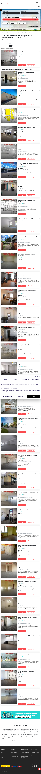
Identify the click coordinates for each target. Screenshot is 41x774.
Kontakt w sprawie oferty (14, 754)
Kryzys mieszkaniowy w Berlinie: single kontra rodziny (10, 735)
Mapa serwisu (3, 755)
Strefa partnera (34, 754)
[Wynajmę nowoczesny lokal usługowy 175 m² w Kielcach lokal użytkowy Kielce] (9, 443)
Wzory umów (34, 755)
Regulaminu (35, 770)
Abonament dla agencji (15, 756)
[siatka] (8, 46)
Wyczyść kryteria (20, 29)
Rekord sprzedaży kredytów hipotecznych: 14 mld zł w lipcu (29, 737)
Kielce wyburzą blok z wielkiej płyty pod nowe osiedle (10, 741)
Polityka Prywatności (25, 752)
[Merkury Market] (5, 766)
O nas (2, 750)
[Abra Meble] (16, 766)
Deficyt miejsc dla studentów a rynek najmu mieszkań (10, 732)
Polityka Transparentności (24, 754)
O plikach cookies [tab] (35, 379)
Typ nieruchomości (24, 11)
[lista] (10, 46)
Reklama (2, 754)
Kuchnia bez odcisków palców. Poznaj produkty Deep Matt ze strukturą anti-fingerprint (10, 730)
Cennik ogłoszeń (14, 752)
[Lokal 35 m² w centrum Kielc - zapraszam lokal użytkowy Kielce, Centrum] (9, 516)
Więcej (22, 65)
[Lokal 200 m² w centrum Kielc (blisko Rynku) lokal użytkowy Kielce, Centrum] (9, 333)
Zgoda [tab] (5, 379)
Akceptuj (33, 396)
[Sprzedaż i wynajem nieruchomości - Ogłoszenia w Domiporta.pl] (4, 3)
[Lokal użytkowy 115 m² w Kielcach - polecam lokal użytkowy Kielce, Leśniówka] (9, 134)
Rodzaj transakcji (5, 11)
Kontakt (2, 757)
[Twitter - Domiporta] (36, 766)
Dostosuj (20, 396)
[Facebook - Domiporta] (32, 766)
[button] (1, 10)
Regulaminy (23, 750)
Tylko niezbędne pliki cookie (7, 396)
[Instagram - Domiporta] (34, 766)
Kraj (3, 15)
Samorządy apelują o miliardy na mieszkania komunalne (29, 732)
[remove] (16, 17)
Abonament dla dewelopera (13, 758)
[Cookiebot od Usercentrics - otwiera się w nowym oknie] (35, 376)
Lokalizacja (9, 15)
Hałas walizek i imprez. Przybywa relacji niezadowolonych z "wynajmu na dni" (28, 741)
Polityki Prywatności (38, 771)
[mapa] (13, 46)
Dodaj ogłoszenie (14, 750)
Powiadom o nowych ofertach (33, 26)
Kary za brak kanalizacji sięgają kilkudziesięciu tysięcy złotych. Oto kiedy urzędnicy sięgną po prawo (10, 737)
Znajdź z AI (35, 29)
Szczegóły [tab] (15, 379)
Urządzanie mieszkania (36, 750)
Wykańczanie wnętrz (35, 752)
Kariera (2, 752)
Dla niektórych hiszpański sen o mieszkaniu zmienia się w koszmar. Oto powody (29, 735)
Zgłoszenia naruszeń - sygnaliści (25, 757)
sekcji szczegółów (4, 391)
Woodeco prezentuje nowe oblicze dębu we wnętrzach (29, 730)
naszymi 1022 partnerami (8, 384)
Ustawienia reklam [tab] (25, 379)
